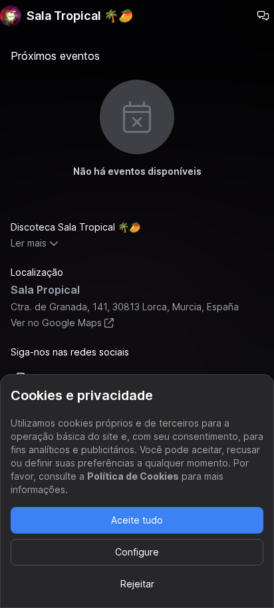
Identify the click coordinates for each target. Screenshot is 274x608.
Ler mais (29, 243)
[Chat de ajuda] (263, 16)
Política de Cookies (133, 476)
